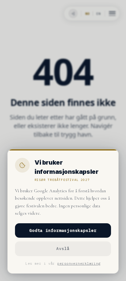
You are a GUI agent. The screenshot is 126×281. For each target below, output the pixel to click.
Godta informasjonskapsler (63, 230)
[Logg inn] (72, 13)
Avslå (63, 248)
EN (98, 14)
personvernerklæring (78, 263)
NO (87, 14)
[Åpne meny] (112, 13)
